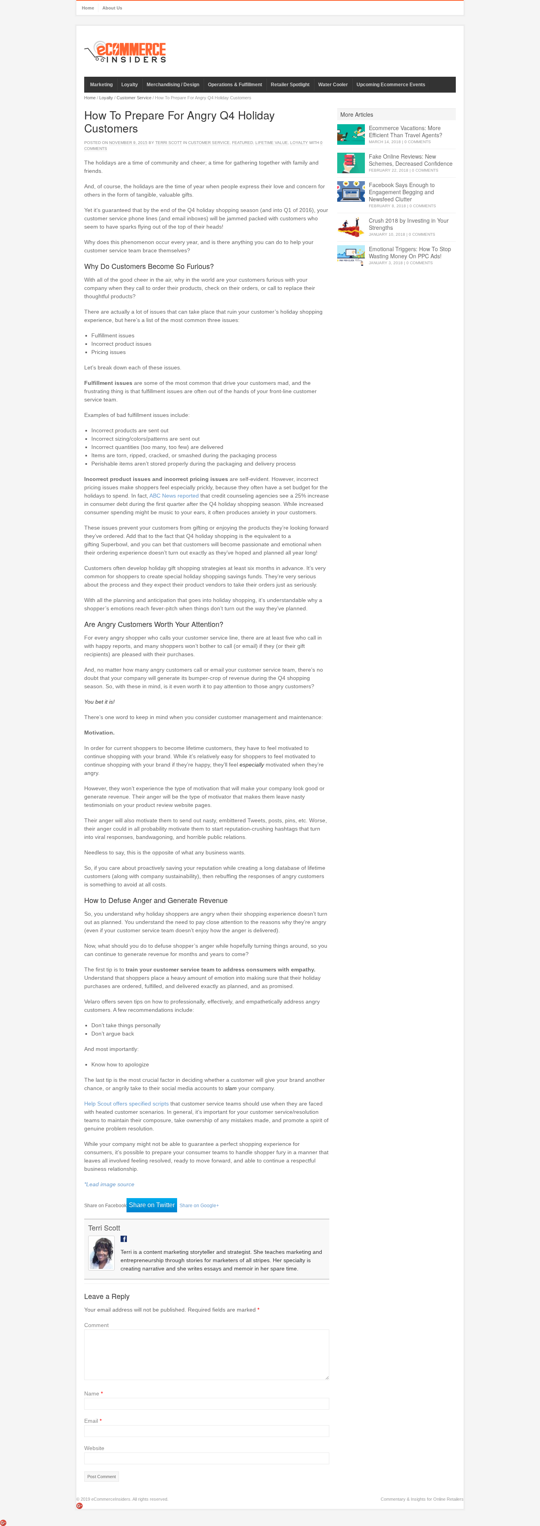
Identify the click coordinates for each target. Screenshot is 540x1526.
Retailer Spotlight (290, 84)
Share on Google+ (199, 1205)
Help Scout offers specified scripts (126, 1103)
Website (94, 1448)
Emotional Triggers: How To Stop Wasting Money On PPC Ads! (410, 252)
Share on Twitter (152, 1205)
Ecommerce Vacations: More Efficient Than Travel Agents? (405, 131)
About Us (112, 8)
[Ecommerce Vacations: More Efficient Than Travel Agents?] (351, 134)
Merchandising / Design (173, 84)
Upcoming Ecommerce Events (391, 84)
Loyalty (129, 84)
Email (93, 1421)
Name (93, 1393)
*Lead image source (109, 1184)
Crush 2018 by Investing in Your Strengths (409, 223)
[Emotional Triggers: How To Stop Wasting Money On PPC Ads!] (351, 255)
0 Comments (417, 142)
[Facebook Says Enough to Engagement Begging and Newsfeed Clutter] (351, 191)
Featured (242, 142)
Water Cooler (333, 84)
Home (88, 8)
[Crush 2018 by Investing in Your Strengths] (351, 227)
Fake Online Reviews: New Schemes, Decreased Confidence (411, 159)
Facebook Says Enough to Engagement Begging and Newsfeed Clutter (402, 192)
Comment (96, 1325)
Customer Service (134, 97)
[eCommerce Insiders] (125, 51)
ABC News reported (174, 495)
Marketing (101, 84)
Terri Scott (168, 142)
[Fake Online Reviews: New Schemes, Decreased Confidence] (351, 163)
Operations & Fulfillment (235, 84)
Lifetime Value (271, 142)
